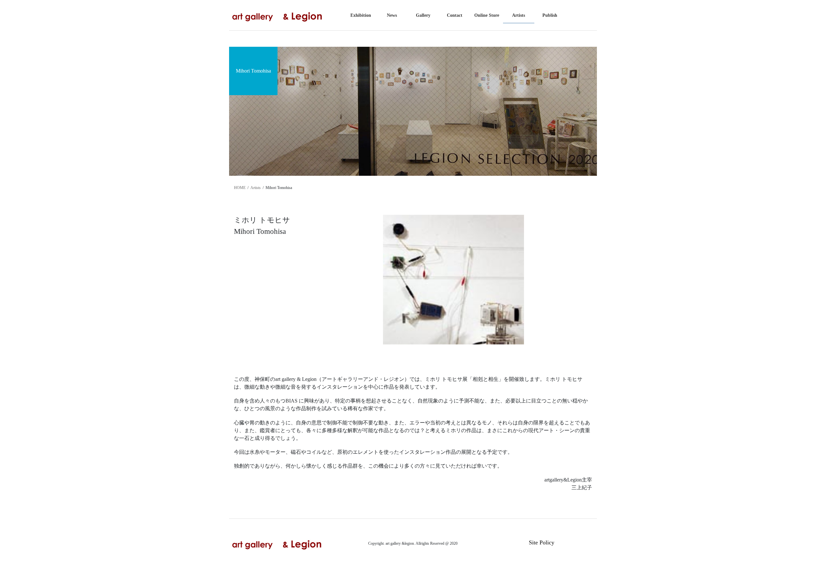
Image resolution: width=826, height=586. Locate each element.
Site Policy (541, 542)
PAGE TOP (802, 563)
